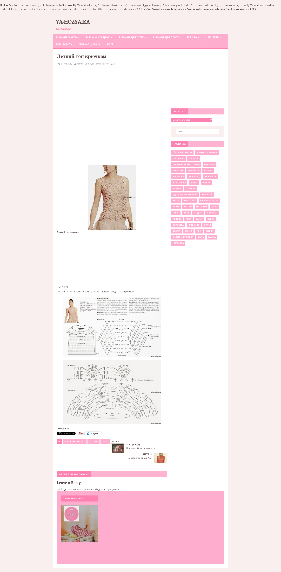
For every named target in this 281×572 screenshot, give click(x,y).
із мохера (178, 243)
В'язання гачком (74, 441)
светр (210, 219)
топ (105, 441)
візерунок (193, 170)
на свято (201, 207)
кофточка (190, 201)
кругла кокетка (209, 201)
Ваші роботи (64, 44)
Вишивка (193, 37)
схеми (188, 231)
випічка (193, 158)
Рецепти (213, 37)
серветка (178, 225)
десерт (208, 170)
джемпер (178, 176)
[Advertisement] (112, 92)
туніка (209, 231)
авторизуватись (111, 489)
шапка (212, 237)
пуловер (212, 213)
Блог (110, 44)
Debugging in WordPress (61, 9)
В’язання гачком (66, 37)
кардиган (207, 195)
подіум (198, 213)
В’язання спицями (98, 37)
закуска (190, 189)
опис (214, 207)
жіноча (177, 189)
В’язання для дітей (131, 37)
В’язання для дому (165, 37)
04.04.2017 (66, 64)
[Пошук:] (198, 131)
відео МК (178, 170)
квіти (176, 201)
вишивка (209, 164)
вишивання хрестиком (186, 164)
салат (199, 219)
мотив (188, 207)
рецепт (177, 219)
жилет (206, 182)
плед (186, 213)
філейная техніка (183, 237)
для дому (194, 176)
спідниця (193, 225)
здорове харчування (185, 195)
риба (188, 219)
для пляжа (179, 182)
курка (176, 207)
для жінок (210, 176)
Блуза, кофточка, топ (98, 64)
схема (93, 441)
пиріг (176, 213)
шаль (201, 237)
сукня (207, 225)
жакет (194, 182)
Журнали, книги (89, 44)
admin (80, 64)
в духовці (178, 158)
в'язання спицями (207, 152)
